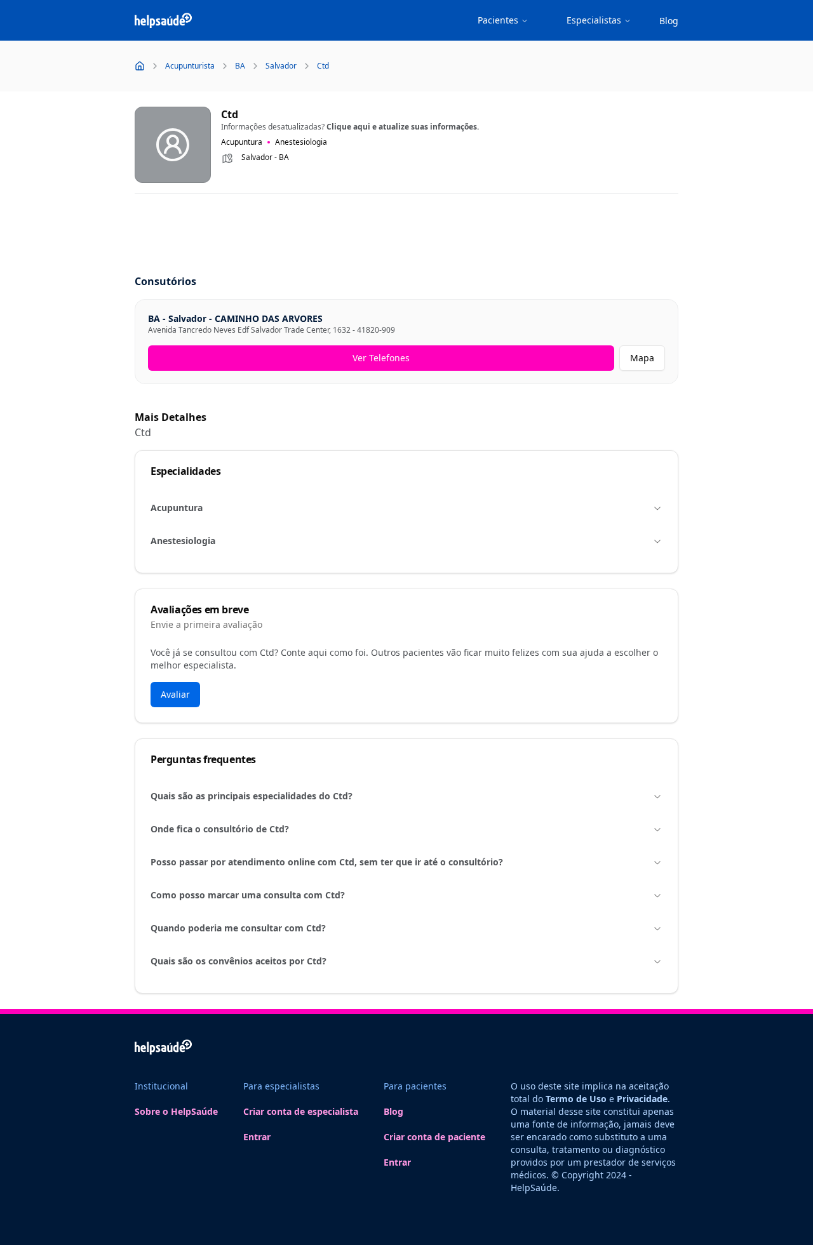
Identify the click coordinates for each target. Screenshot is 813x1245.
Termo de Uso (576, 1099)
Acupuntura (177, 508)
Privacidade (642, 1099)
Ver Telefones (381, 358)
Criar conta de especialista (300, 1111)
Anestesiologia (183, 541)
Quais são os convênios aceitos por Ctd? (238, 961)
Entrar (257, 1137)
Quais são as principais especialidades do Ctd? (252, 796)
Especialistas (594, 20)
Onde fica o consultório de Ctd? (220, 829)
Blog (668, 21)
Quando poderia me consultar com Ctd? (238, 928)
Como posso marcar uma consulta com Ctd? (248, 895)
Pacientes (498, 20)
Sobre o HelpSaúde (176, 1111)
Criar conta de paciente (434, 1137)
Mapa (642, 358)
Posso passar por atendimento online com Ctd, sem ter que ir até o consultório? (327, 862)
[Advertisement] (406, 234)
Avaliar (175, 694)
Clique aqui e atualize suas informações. (402, 126)
